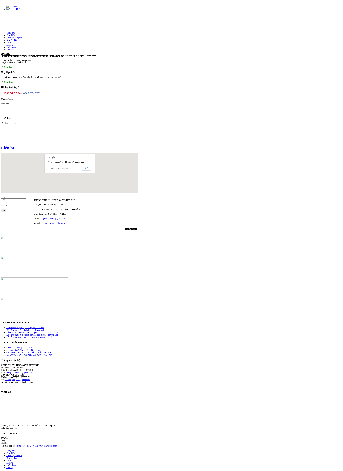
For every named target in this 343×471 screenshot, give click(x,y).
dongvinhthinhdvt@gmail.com (53, 218)
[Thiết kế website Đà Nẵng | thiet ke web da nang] (35, 446)
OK (86, 168)
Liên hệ (8, 147)
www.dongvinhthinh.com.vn (54, 223)
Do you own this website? (58, 168)
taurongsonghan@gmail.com (17, 379)
